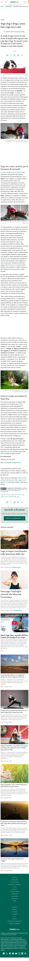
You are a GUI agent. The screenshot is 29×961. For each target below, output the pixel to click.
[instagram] (19, 953)
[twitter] (7, 953)
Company (14, 907)
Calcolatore (14, 896)
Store (8, 2)
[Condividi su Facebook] (7, 55)
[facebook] (4, 953)
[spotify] (13, 953)
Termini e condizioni (14, 923)
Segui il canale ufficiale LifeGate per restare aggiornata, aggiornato (14, 480)
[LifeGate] (14, 2)
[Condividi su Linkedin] (14, 55)
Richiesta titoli (14, 891)
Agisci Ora (15, 898)
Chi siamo (14, 912)
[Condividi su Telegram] (22, 55)
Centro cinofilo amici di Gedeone (12, 172)
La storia (14, 914)
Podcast (14, 889)
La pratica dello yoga (13, 497)
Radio (14, 887)
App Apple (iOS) (14, 882)
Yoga (2, 19)
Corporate (14, 894)
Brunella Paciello (20, 31)
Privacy (14, 919)
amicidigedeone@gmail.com (12, 463)
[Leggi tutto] (27, 527)
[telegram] (25, 953)
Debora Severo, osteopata (13, 265)
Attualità (14, 877)
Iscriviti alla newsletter (13, 518)
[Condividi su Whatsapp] (18, 55)
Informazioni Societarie (14, 921)
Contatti (14, 909)
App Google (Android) (14, 884)
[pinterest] (10, 953)
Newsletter (14, 880)
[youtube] (16, 953)
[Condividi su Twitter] (11, 55)
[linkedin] (22, 953)
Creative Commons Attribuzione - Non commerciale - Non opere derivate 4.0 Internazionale (14, 490)
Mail (14, 916)
